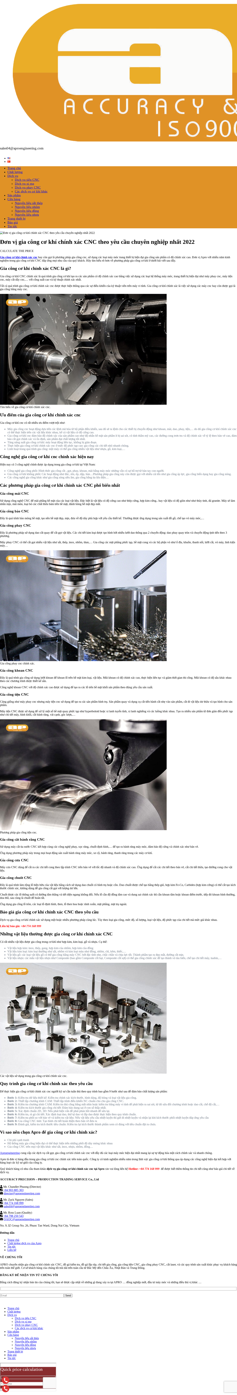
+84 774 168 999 (13, 1203)
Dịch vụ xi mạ (24, 183)
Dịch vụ (12, 176)
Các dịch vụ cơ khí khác (31, 191)
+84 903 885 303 (13, 1190)
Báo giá (12, 222)
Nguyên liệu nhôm (27, 207)
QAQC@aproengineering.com (22, 1219)
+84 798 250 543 (13, 1215)
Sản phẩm (14, 195)
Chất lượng (15, 172)
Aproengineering (10, 1152)
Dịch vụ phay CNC (28, 187)
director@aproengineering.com (22, 1193)
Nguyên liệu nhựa (27, 214)
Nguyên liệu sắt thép (29, 203)
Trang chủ (14, 168)
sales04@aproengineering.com (22, 1206)
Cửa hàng (13, 199)
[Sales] (5, 1388)
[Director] (5, 1380)
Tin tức (12, 226)
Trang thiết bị (16, 218)
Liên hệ (11, 1249)
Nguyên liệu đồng (27, 211)
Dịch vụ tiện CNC (27, 180)
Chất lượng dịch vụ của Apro (24, 1243)
